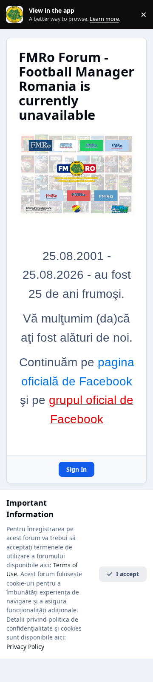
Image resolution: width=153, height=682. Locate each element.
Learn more (16, 15)
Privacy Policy (25, 646)
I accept (127, 574)
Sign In (76, 469)
